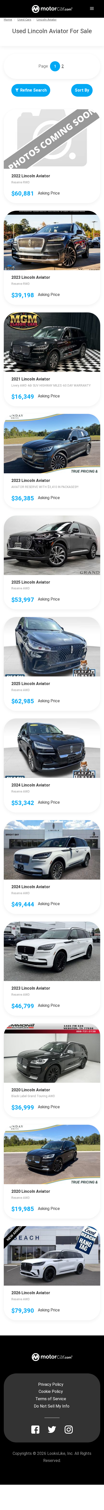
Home (8, 19)
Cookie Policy (51, 1391)
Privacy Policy (50, 1384)
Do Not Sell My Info (51, 1406)
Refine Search (33, 90)
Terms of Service (50, 1398)
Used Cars (24, 19)
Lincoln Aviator (47, 19)
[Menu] (91, 7)
